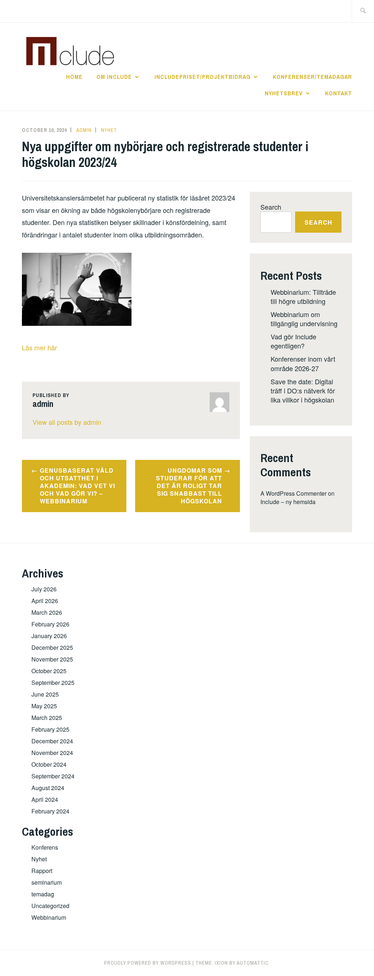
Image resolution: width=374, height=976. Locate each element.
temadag (42, 894)
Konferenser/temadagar (312, 77)
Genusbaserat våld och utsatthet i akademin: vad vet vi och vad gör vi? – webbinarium (77, 485)
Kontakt (338, 93)
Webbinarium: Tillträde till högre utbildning (303, 296)
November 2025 (52, 659)
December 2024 (52, 741)
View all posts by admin (67, 422)
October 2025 (48, 671)
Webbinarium (48, 917)
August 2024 (47, 788)
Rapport (41, 870)
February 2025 (50, 729)
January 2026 (49, 636)
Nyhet (109, 130)
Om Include (114, 77)
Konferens (44, 847)
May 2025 (44, 706)
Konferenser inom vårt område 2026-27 (303, 363)
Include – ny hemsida (288, 501)
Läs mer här (39, 347)
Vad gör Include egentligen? (293, 341)
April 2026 (44, 600)
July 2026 (44, 589)
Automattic (253, 963)
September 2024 (53, 776)
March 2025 (46, 717)
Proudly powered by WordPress (147, 963)
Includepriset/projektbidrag (202, 77)
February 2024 (50, 811)
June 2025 (45, 694)
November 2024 (52, 752)
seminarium (46, 882)
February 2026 (50, 624)
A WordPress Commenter (293, 493)
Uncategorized (50, 905)
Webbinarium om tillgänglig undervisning (304, 318)
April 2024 (44, 799)
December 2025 (52, 647)
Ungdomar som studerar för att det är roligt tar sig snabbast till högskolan (189, 485)
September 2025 (53, 682)
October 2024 (48, 764)
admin (84, 130)
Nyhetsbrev (284, 93)
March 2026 (46, 612)
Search (270, 206)
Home (74, 77)
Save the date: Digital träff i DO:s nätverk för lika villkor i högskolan (303, 390)
